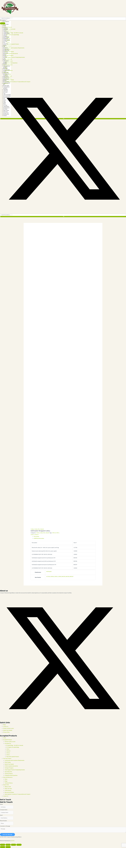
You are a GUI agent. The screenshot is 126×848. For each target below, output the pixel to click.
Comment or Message (5, 826)
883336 (67, 576)
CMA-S (32, 534)
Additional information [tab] (39, 538)
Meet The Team (8, 788)
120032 (60, 576)
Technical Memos (9, 773)
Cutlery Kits (37, 529)
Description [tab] (36, 536)
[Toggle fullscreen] (8, 845)
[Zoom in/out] (2, 845)
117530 (48, 576)
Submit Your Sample (7, 730)
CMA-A (54, 532)
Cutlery (32, 529)
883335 (63, 576)
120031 (56, 576)
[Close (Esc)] (19, 845)
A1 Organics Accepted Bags (12, 747)
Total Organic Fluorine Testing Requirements (15, 769)
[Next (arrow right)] (8, 847)
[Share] (13, 845)
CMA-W (36, 534)
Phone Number (3, 820)
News (6, 779)
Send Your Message (7, 834)
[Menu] (2, 23)
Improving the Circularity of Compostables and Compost (17, 794)
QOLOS (12, 840)
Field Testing (7, 762)
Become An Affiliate (9, 792)
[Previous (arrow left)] (2, 847)
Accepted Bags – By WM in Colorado (14, 745)
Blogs (4, 724)
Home (4, 737)
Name (1, 804)
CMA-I (57, 532)
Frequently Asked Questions (11, 775)
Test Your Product (7, 758)
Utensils (42, 529)
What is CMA (8, 786)
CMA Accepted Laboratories (11, 766)
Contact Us (5, 726)
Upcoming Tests (8, 771)
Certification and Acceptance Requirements (14, 760)
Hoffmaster (49, 571)
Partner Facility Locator (8, 728)
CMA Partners (8, 790)
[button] (63, 211)
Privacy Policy (6, 732)
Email (1, 815)
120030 (52, 576)
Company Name (3, 809)
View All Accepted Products (12, 756)
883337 (71, 576)
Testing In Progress (9, 767)
